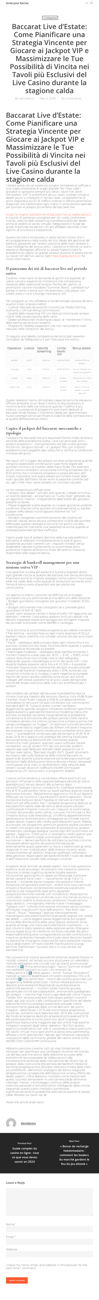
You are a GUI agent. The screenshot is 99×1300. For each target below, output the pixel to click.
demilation (26, 98)
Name (11, 1224)
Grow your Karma (17, 3)
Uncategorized (50, 18)
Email (11, 1237)
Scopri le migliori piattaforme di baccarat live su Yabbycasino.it (48, 214)
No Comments (71, 98)
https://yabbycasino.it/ (66, 256)
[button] (91, 3)
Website (11, 1249)
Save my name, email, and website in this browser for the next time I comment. (46, 1266)
